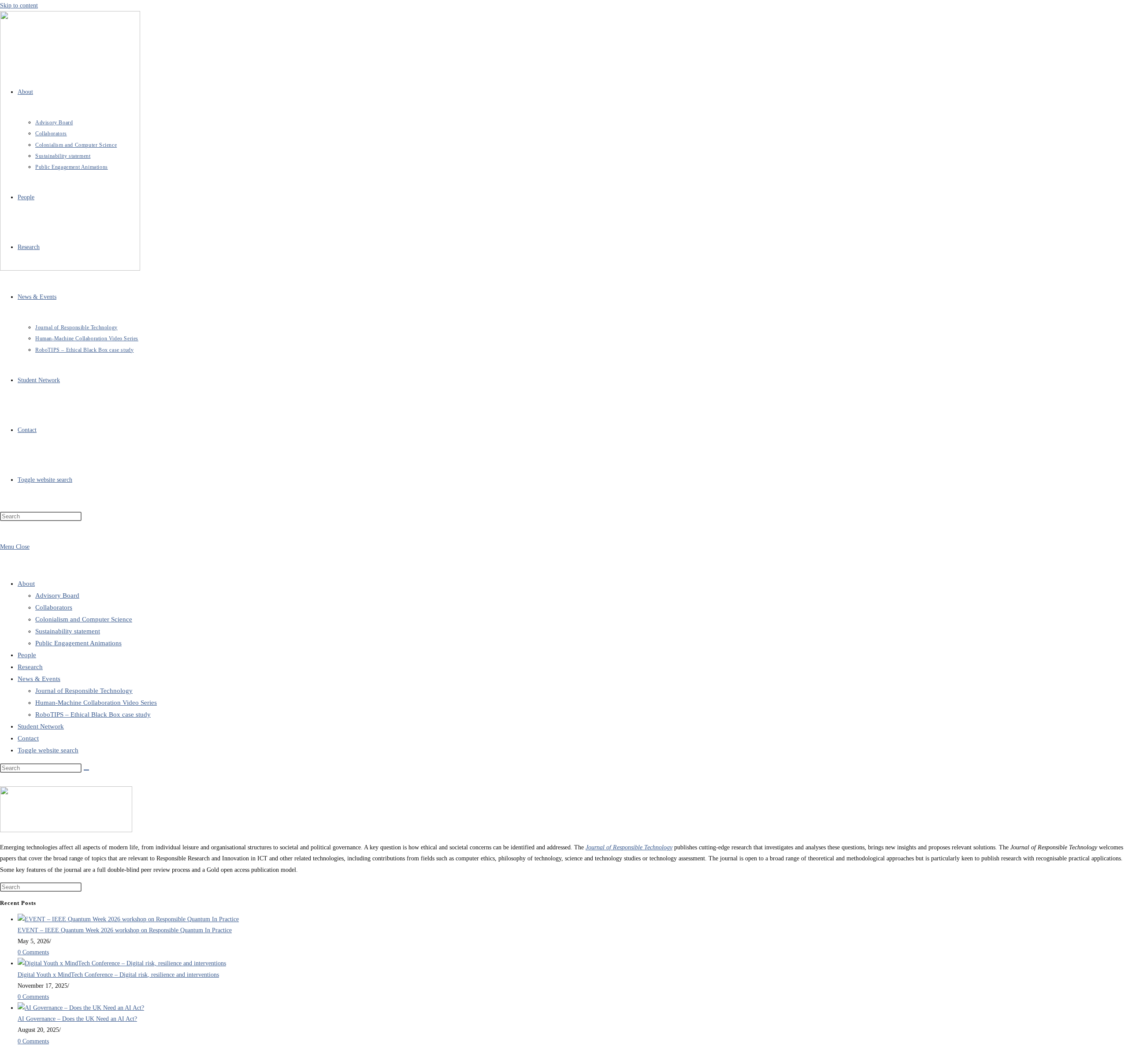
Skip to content (19, 5)
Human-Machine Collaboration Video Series (96, 702)
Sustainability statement (67, 631)
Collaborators (53, 607)
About (26, 583)
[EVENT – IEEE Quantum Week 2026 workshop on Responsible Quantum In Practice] (128, 919)
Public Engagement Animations (78, 643)
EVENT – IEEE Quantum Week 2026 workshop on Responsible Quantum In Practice (125, 930)
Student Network (41, 726)
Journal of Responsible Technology (84, 690)
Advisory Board (57, 595)
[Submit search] (86, 770)
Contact (28, 738)
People (27, 655)
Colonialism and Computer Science (83, 619)
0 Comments (33, 952)
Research (30, 666)
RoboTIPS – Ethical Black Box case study (93, 714)
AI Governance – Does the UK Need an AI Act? (77, 1019)
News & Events (39, 678)
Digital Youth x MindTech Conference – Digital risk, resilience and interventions (118, 974)
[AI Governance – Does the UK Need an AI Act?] (81, 1008)
